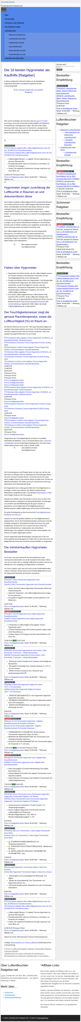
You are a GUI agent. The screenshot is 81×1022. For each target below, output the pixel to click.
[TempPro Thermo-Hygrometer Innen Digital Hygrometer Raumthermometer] (28, 616)
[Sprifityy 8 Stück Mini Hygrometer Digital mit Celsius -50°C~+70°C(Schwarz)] (28, 687)
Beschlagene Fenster (12, 27)
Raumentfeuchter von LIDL (17, 54)
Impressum (9, 992)
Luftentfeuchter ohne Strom (17, 38)
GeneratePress (43, 1018)
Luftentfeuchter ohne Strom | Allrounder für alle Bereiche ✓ (24, 953)
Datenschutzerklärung (13, 997)
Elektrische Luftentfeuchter (17, 34)
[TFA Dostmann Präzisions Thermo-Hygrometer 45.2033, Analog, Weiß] (28, 345)
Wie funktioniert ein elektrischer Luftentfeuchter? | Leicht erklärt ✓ (27, 956)
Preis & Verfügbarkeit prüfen (14, 177)
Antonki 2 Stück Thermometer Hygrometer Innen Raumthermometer (28, 584)
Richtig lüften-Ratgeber (43, 949)
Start (6, 15)
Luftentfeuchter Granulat (16, 42)
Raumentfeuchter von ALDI (17, 50)
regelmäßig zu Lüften (44, 493)
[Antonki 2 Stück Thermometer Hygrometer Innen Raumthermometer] (28, 582)
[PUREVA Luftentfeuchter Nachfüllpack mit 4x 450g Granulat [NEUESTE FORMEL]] (68, 179)
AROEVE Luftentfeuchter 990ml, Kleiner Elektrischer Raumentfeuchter (67, 98)
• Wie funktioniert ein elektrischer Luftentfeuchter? (72, 134)
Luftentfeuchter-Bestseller (14, 58)
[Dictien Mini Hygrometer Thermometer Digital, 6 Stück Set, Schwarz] (28, 869)
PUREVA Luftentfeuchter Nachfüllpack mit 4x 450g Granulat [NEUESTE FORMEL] (68, 183)
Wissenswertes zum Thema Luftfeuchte (24, 942)
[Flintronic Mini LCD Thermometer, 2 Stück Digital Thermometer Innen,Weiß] (28, 833)
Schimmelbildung (14, 304)
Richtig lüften (9, 19)
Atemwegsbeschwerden (36, 301)
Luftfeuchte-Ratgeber (19, 949)
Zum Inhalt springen (8, 2)
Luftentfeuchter (10, 31)
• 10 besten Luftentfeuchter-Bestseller (70, 142)
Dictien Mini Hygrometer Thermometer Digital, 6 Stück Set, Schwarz (28, 872)
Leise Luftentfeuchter (15, 46)
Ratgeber (31, 949)
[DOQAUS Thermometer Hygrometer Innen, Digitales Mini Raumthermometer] (28, 760)
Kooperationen (10, 995)
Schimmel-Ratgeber (11, 951)
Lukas (3, 976)
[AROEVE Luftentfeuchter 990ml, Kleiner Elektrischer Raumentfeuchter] (68, 93)
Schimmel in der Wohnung (14, 23)
